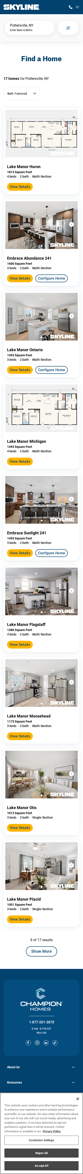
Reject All (41, 1153)
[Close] (78, 1099)
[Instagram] (37, 1042)
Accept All (41, 1165)
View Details (20, 187)
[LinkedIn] (46, 1042)
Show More (41, 951)
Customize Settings (41, 1140)
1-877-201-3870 (41, 1022)
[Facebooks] (28, 1042)
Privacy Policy (52, 1131)
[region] (41, 1133)
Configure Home (51, 278)
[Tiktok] (55, 1042)
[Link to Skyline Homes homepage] (22, 7)
